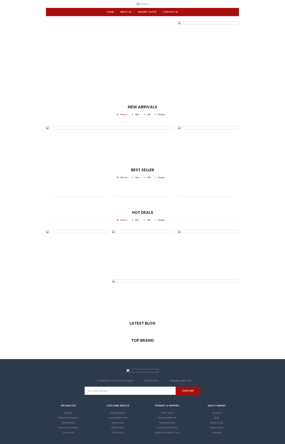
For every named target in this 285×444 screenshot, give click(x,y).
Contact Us (68, 432)
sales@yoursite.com (180, 380)
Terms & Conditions (68, 427)
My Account (118, 422)
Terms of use (216, 422)
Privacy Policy (68, 422)
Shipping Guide (167, 422)
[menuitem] (110, 12)
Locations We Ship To (167, 427)
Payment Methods (167, 417)
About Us (68, 412)
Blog (216, 417)
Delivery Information (68, 417)
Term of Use (167, 412)
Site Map (216, 432)
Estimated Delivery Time (167, 432)
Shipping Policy (117, 412)
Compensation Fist (117, 417)
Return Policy (117, 427)
